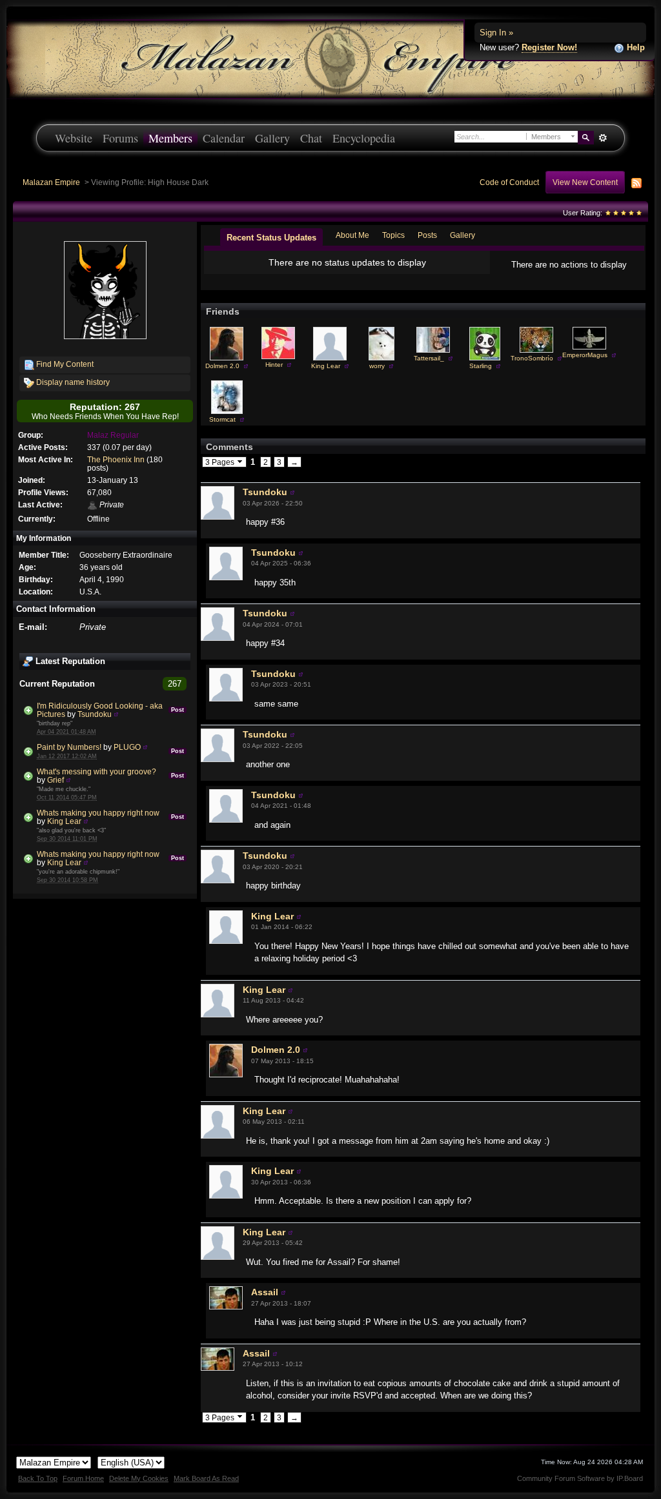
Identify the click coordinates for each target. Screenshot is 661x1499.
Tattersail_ (429, 358)
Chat (311, 138)
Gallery (272, 138)
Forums (120, 138)
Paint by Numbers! (69, 747)
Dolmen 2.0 (222, 365)
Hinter (274, 364)
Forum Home (83, 1478)
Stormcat (222, 419)
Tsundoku (94, 714)
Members (170, 138)
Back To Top (37, 1478)
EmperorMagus (584, 354)
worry (377, 365)
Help (634, 47)
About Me (352, 235)
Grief (55, 780)
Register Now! (549, 47)
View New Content (585, 182)
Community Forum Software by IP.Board (580, 1478)
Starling (480, 365)
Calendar (224, 138)
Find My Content (64, 364)
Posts (427, 235)
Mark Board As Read (206, 1478)
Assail (264, 1292)
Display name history (72, 382)
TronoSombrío (532, 358)
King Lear (64, 821)
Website (73, 138)
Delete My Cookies (138, 1478)
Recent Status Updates (271, 237)
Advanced (603, 138)
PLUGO (127, 747)
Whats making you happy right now (98, 812)
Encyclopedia (363, 138)
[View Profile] (116, 714)
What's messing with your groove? (96, 771)
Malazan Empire (51, 182)
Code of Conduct (509, 182)
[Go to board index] (330, 58)
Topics (393, 235)
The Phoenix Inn (116, 459)
